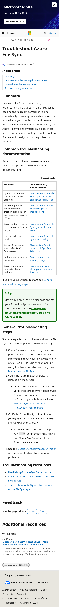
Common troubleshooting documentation (26, 80)
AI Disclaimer (9, 589)
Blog (43, 589)
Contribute (7, 594)
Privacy (20, 594)
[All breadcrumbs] (5, 39)
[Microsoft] (29, 33)
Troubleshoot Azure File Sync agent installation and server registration (42, 196)
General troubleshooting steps (20, 84)
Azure (13, 39)
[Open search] (45, 33)
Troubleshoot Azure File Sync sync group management (42, 208)
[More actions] (54, 39)
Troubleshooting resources (18, 88)
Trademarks (8, 602)
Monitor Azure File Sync (21, 371)
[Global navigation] (3, 33)
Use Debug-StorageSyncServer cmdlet (30, 472)
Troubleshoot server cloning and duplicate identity (41, 269)
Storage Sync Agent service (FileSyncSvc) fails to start (40, 248)
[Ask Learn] (48, 39)
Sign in (53, 32)
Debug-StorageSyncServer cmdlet (37, 449)
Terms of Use (40, 598)
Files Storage (26, 39)
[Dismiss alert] (54, 4)
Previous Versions (28, 589)
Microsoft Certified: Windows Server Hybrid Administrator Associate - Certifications (25, 543)
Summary (10, 76)
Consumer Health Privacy (15, 598)
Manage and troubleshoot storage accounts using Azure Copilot (27, 313)
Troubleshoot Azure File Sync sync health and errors (42, 227)
